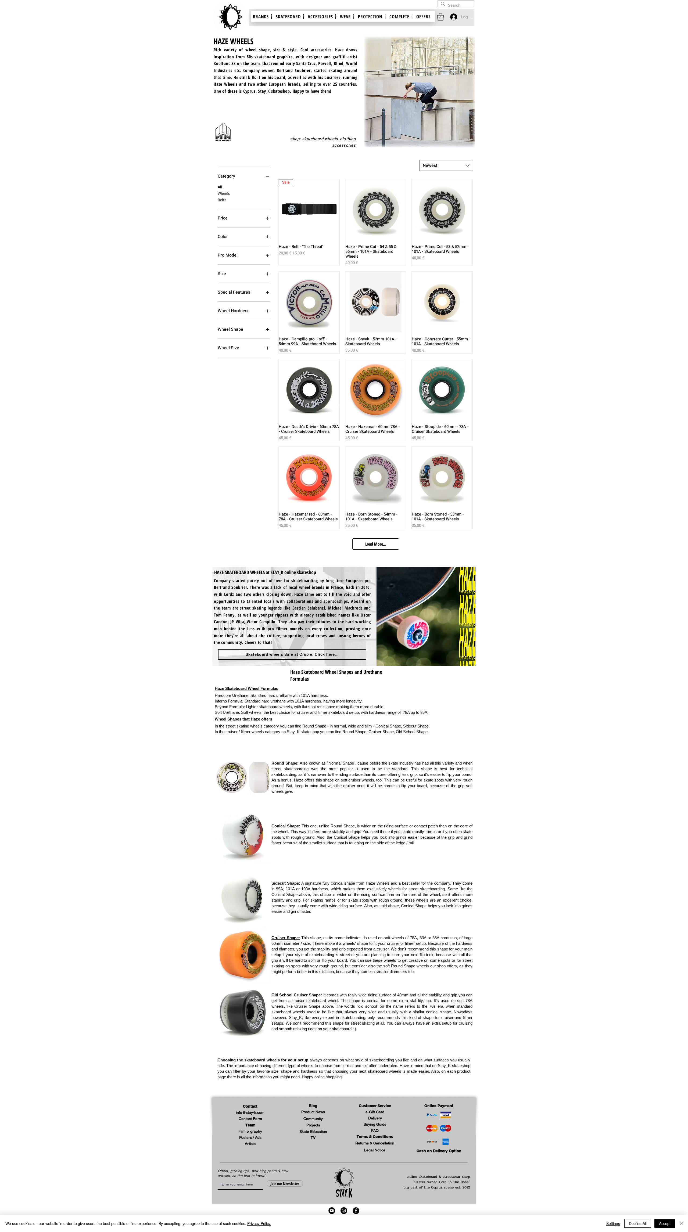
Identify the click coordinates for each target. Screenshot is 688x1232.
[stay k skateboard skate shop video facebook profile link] (356, 1210)
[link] (440, 17)
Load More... (375, 544)
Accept (665, 1223)
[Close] (681, 1223)
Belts (222, 200)
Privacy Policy (259, 1223)
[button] (375, 1106)
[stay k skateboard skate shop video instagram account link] (344, 1210)
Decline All (638, 1223)
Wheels (224, 193)
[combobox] (446, 165)
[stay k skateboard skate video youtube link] (331, 1210)
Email (220, 1179)
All (220, 187)
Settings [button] (613, 1223)
